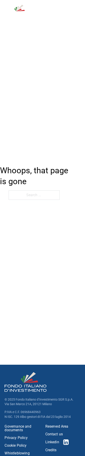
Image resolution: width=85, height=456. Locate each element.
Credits (51, 450)
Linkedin (52, 442)
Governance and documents (18, 428)
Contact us (54, 434)
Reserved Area (56, 426)
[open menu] (77, 11)
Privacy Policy (16, 438)
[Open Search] (57, 11)
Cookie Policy (16, 445)
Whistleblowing (17, 453)
